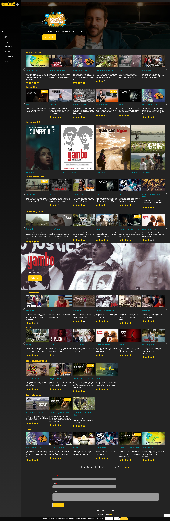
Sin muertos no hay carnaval (141, 172)
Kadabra (111, 514)
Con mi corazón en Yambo (70, 172)
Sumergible (30, 172)
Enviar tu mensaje (58, 505)
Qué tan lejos (100, 172)
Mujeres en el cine (32, 293)
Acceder (128, 467)
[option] (37, 69)
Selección (29, 87)
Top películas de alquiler (35, 177)
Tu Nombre (55, 475)
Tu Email (54, 483)
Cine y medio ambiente (34, 395)
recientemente (37, 53)
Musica (28, 430)
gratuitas (39, 211)
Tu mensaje (55, 491)
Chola (35, 87)
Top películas (31, 211)
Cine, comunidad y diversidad (36, 361)
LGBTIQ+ (29, 327)
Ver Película (49, 37)
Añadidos (29, 53)
